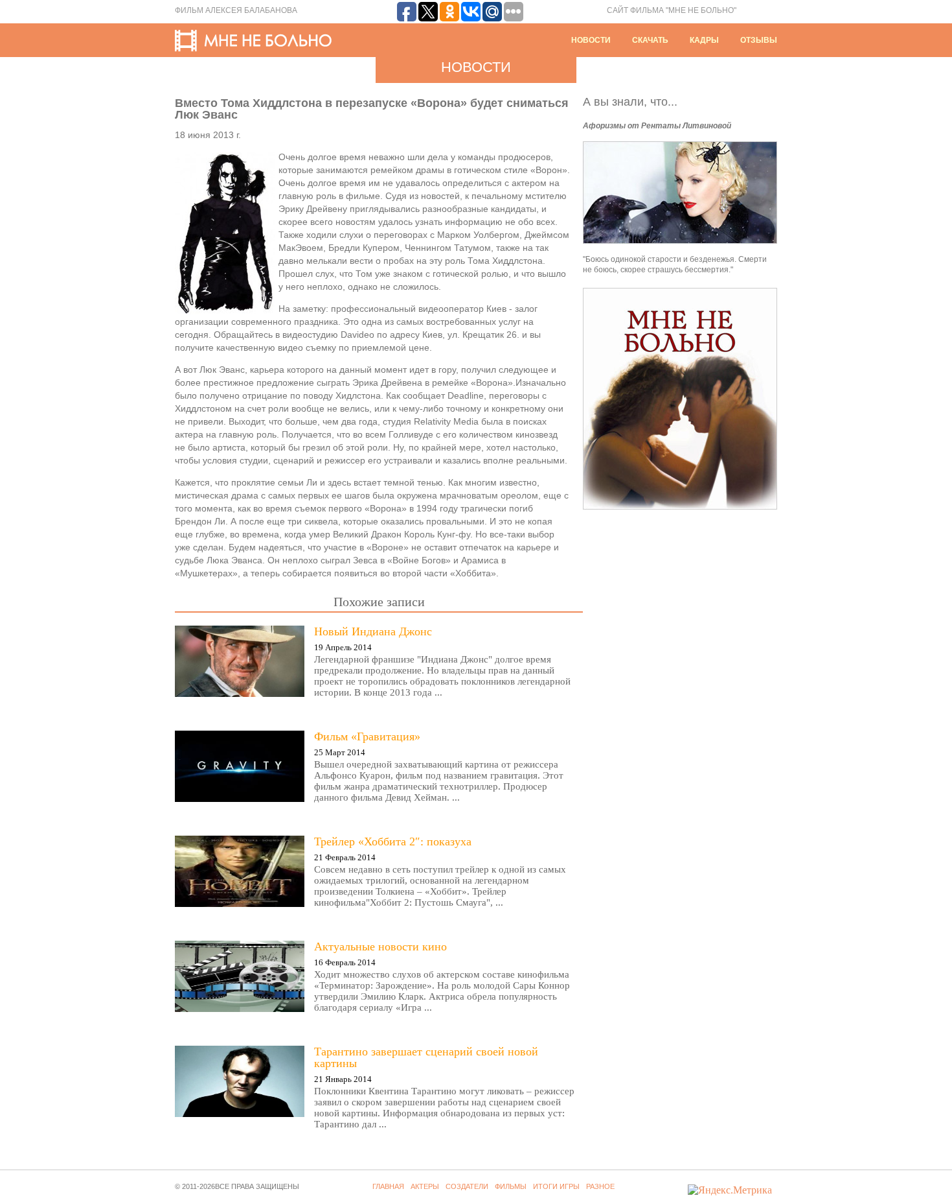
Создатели (467, 1186)
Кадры (704, 40)
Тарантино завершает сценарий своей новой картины (426, 1057)
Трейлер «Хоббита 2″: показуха (392, 841)
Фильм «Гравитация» (367, 736)
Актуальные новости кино (380, 946)
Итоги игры (556, 1186)
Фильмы (511, 1186)
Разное (600, 1186)
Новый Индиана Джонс (373, 631)
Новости (591, 40)
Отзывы (758, 40)
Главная (388, 1186)
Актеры (425, 1186)
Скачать (650, 40)
